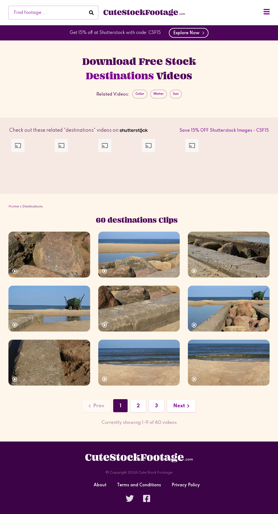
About (100, 485)
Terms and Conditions (139, 485)
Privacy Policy (186, 485)
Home (13, 206)
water (158, 94)
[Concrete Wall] (49, 255)
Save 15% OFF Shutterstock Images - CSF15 (224, 130)
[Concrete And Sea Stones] (229, 255)
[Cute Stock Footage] (144, 12)
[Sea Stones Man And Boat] (49, 363)
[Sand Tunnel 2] (229, 363)
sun (176, 94)
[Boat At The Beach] (49, 309)
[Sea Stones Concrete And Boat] (139, 309)
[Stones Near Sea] (139, 255)
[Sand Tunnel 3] (139, 363)
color (139, 94)
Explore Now (187, 33)
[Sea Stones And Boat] (229, 309)
